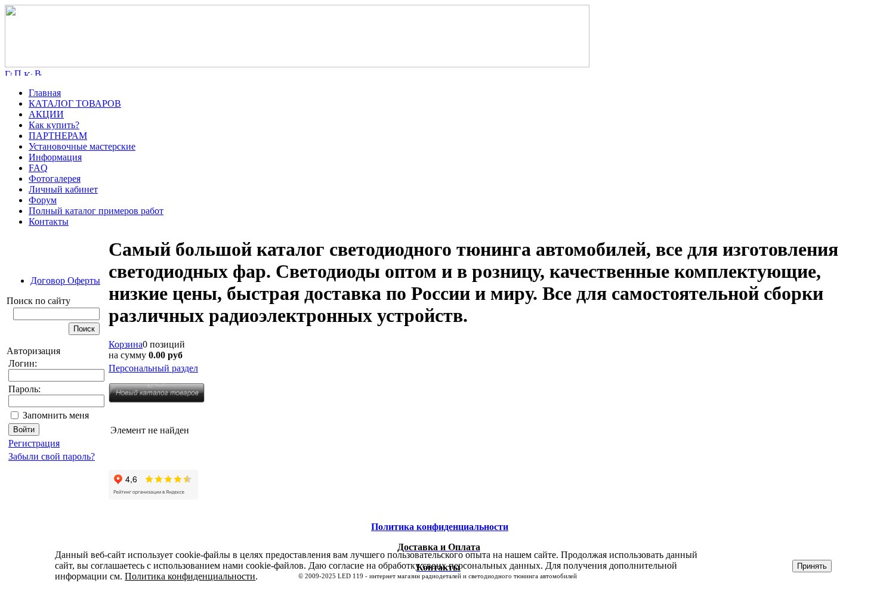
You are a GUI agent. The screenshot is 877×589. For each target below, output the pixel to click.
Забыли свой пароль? (51, 456)
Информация (55, 157)
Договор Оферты (65, 280)
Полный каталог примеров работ (96, 211)
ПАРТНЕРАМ (58, 136)
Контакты (49, 221)
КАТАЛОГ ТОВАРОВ (75, 103)
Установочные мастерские (82, 146)
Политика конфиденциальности (190, 576)
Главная (45, 93)
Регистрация (34, 443)
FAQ (38, 168)
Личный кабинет (63, 189)
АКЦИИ (46, 114)
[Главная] (297, 64)
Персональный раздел (153, 368)
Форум (43, 200)
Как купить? (54, 125)
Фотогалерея (55, 178)
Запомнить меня (56, 415)
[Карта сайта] (28, 72)
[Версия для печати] (38, 72)
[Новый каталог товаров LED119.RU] (157, 400)
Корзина (126, 344)
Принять (812, 566)
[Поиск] (17, 72)
